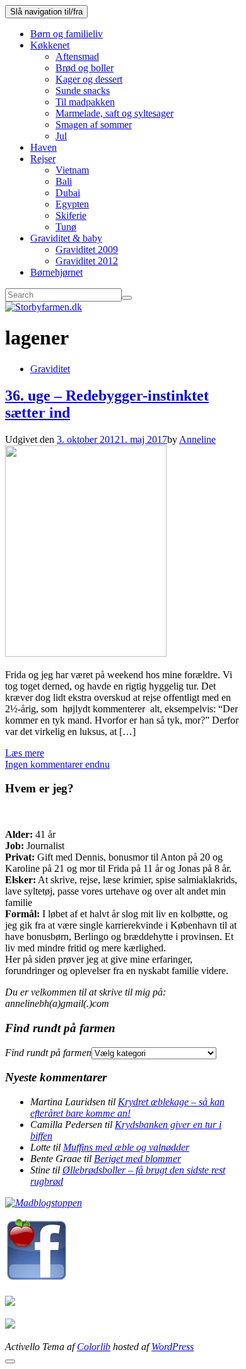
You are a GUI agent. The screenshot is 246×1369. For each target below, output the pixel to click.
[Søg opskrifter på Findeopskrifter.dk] (43, 1202)
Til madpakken (85, 102)
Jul (61, 136)
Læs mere (24, 753)
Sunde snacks (83, 90)
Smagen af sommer (94, 124)
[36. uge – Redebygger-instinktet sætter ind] (86, 653)
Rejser (43, 158)
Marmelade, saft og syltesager (114, 113)
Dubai (68, 192)
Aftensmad (77, 56)
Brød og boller (85, 67)
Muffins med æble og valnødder (126, 1147)
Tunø (66, 226)
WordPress (172, 1346)
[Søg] (127, 298)
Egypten (72, 204)
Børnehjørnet (56, 272)
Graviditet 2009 (87, 249)
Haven (43, 147)
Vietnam (72, 170)
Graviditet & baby (66, 238)
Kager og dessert (89, 79)
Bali (64, 181)
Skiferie (71, 215)
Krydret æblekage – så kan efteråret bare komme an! (127, 1107)
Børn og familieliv (66, 33)
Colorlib (93, 1346)
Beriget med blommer (137, 1158)
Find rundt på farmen (48, 1052)
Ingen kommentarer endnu (57, 764)
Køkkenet (49, 45)
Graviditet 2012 (87, 261)
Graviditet (50, 368)
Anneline (197, 439)
